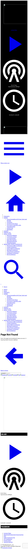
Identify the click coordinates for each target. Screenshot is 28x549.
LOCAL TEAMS (7, 234)
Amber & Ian (10, 228)
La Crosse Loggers (12, 237)
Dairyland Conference (12, 250)
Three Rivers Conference (13, 251)
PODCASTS (6, 216)
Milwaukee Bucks (11, 242)
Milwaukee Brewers (12, 241)
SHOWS (6, 217)
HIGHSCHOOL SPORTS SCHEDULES (13, 244)
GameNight (10, 229)
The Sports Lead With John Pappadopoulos (14, 225)
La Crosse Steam (11, 238)
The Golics (9, 222)
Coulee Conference (11, 247)
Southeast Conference (12, 253)
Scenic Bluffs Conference (13, 248)
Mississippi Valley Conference (14, 245)
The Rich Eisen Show (12, 223)
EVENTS (6, 231)
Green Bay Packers (11, 240)
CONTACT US (7, 232)
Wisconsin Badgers (12, 235)
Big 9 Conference (11, 254)
